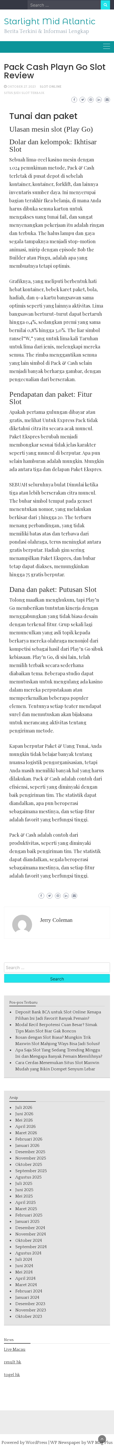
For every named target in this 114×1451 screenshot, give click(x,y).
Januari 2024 (27, 1297)
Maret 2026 (26, 1133)
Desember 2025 (30, 1152)
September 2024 (31, 1246)
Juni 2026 (24, 1114)
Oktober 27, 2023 (21, 86)
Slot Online (50, 86)
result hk (12, 1362)
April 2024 (25, 1278)
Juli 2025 (23, 1183)
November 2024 (30, 1234)
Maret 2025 (26, 1208)
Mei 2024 (24, 1272)
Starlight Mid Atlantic (49, 21)
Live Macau (14, 1349)
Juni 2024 (24, 1265)
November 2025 (30, 1158)
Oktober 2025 (28, 1164)
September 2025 (31, 1171)
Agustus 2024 (28, 1253)
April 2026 (25, 1126)
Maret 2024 (26, 1284)
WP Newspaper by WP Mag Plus (81, 1442)
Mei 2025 (24, 1196)
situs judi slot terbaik (24, 93)
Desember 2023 (30, 1303)
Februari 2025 (28, 1215)
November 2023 (30, 1310)
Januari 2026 (27, 1145)
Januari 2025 (27, 1221)
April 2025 (25, 1202)
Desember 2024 (30, 1227)
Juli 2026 (23, 1107)
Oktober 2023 (28, 1316)
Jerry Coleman (56, 920)
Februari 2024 (28, 1291)
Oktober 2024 (28, 1240)
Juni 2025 (24, 1189)
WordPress (36, 1442)
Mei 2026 (24, 1120)
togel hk (12, 1374)
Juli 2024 (23, 1259)
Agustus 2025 (28, 1177)
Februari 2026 (28, 1139)
